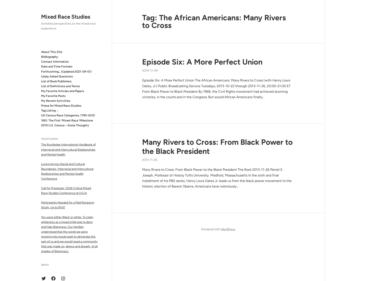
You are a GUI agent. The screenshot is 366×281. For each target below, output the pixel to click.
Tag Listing (48, 110)
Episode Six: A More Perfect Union (202, 61)
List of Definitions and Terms (60, 86)
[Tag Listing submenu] (57, 111)
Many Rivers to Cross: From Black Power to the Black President (217, 147)
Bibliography (49, 57)
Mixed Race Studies (65, 16)
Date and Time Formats (56, 66)
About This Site (51, 52)
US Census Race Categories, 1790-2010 (68, 115)
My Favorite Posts (53, 96)
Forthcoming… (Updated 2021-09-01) (66, 71)
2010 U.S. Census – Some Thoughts (65, 125)
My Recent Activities (55, 101)
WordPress (228, 229)
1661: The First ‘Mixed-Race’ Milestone (67, 120)
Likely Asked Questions (57, 76)
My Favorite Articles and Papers (62, 91)
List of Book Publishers (56, 81)
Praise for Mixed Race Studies (61, 105)
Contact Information (55, 61)
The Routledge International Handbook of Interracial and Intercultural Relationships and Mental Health (68, 149)
